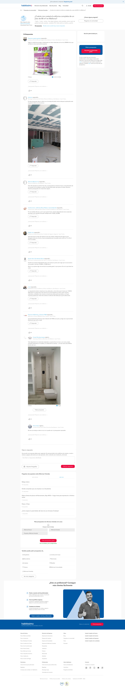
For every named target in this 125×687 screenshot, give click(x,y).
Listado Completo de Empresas (92, 638)
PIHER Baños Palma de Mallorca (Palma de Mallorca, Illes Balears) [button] (43, 288)
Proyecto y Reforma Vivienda (31, 533)
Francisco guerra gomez (34, 38)
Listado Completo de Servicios (91, 635)
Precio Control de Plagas (26, 658)
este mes (61, 477)
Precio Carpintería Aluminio (26, 653)
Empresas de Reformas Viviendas (49, 643)
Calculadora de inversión (47, 672)
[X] (94, 668)
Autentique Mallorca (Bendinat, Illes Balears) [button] (43, 338)
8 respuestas (25, 506)
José (29, 287)
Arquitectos (44, 658)
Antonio (30, 97)
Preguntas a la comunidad (30, 10)
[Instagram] (86, 668)
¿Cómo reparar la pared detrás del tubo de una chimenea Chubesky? (40, 511)
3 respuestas (25, 500)
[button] (23, 18)
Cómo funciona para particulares (27, 664)
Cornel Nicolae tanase (39, 337)
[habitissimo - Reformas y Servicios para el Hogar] (27, 6)
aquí (80, 61)
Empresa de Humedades (47, 640)
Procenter (66, 643)
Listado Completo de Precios (91, 633)
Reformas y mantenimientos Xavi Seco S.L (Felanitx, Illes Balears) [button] (43, 260)
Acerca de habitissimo (68, 664)
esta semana (35, 477)
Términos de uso (44, 678)
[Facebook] (90, 668)
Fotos (65, 640)
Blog (65, 635)
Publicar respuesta (68, 466)
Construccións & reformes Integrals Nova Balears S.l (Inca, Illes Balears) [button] (45, 40)
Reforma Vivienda (55, 529)
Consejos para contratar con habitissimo (29, 669)
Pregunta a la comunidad (91, 21)
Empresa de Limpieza (46, 638)
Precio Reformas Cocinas (26, 651)
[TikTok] (102, 668)
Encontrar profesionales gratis (91, 51)
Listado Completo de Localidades (92, 640)
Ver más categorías (29, 576)
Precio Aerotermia (24, 638)
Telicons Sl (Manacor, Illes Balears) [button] (36, 183)
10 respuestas (38, 25)
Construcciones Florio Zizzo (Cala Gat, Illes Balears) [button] (45, 427)
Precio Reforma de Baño (26, 635)
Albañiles (44, 656)
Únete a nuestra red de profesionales (41, 616)
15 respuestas (25, 491)
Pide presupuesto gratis (48, 540)
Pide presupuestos (98, 5)
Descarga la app (45, 669)
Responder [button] (34, 81)
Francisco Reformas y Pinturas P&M (37, 314)
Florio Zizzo (36, 425)
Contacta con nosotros (89, 664)
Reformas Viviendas (43, 10)
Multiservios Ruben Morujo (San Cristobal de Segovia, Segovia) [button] (43, 234)
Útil (31, 90)
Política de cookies (66, 678)
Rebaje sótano (25, 482)
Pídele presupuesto (39, 409)
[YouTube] (98, 668)
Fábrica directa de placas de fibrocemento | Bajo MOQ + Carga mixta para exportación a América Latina (48, 496)
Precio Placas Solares (25, 648)
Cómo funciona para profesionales (49, 664)
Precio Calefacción (24, 656)
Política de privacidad (55, 678)
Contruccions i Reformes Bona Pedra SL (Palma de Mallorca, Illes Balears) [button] (45, 209)
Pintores (43, 651)
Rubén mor (31, 232)
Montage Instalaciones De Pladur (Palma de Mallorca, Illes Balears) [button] (44, 99)
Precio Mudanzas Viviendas (26, 640)
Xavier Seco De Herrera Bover (36, 258)
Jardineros (44, 648)
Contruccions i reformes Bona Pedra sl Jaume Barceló (42, 207)
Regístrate (23, 667)
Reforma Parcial (28, 529)
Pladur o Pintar (26, 504)
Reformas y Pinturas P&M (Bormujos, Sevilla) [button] (38, 316)
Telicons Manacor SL (33, 181)
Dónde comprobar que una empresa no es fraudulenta (36, 488)
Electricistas (44, 653)
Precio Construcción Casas (26, 643)
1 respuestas (25, 513)
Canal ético (66, 667)
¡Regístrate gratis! (68, 1)
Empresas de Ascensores (47, 635)
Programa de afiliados (68, 669)
